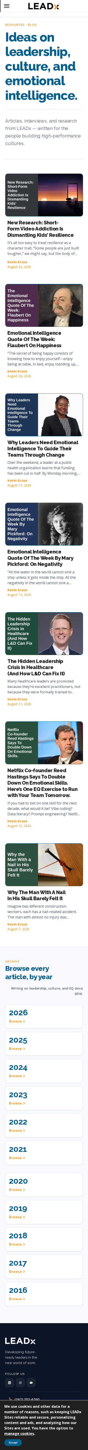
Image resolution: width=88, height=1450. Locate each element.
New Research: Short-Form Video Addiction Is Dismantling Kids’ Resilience (40, 229)
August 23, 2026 (19, 267)
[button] (9, 1382)
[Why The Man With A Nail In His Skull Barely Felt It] (44, 865)
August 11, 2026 (19, 704)
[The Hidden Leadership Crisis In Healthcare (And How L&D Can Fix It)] (44, 633)
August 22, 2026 (19, 376)
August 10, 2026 (19, 826)
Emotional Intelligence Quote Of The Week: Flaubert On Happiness (34, 339)
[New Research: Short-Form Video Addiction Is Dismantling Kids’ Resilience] (44, 195)
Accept (13, 1442)
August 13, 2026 (19, 595)
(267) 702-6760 (27, 1399)
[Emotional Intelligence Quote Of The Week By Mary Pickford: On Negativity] (44, 524)
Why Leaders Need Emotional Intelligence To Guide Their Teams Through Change (42, 448)
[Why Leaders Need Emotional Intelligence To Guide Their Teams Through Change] (44, 415)
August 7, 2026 (18, 929)
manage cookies (19, 1433)
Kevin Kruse (17, 262)
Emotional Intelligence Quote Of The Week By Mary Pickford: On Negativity (40, 558)
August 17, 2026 (19, 485)
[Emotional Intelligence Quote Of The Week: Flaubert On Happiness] (44, 305)
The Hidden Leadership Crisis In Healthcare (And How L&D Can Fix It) (36, 667)
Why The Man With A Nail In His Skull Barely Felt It (36, 895)
